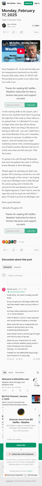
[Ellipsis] (39, 289)
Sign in (37, 3)
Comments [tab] (7, 267)
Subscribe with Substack (22, 454)
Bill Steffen (11, 24)
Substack (9, 481)
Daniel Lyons (12, 289)
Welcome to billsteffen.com (15, 379)
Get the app (32, 475)
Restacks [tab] (17, 267)
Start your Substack (15, 475)
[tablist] (12, 267)
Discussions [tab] (19, 372)
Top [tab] (4, 372)
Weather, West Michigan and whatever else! (13, 383)
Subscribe (28, 3)
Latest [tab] (10, 372)
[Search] (37, 372)
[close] (35, 409)
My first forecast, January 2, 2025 (14, 397)
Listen (37, 25)
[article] (21, 385)
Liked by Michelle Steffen (17, 292)
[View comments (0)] (12, 390)
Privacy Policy (28, 464)
